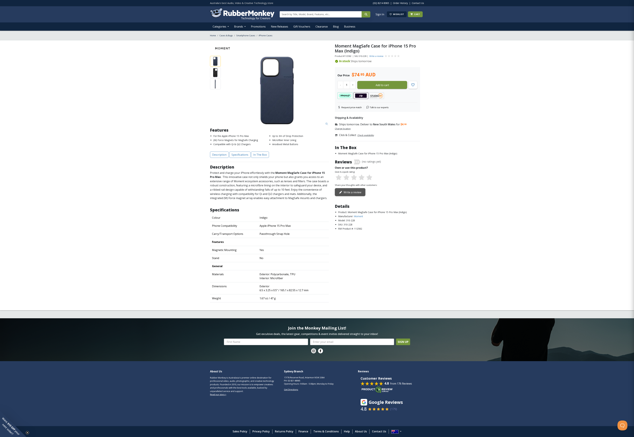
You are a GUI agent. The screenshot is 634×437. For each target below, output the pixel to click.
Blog (336, 26)
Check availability (365, 135)
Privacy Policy (261, 431)
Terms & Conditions (326, 431)
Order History (400, 3)
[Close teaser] (27, 432)
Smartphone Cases (245, 35)
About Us (361, 431)
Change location (343, 128)
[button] (13, 424)
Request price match (351, 107)
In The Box (260, 154)
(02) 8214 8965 (381, 3)
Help (347, 431)
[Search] (366, 14)
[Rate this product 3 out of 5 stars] (354, 178)
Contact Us (418, 3)
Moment (358, 216)
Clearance (322, 26)
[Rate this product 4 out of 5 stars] (361, 178)
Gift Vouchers (301, 26)
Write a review (376, 56)
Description (219, 154)
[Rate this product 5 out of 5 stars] (369, 178)
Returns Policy (284, 431)
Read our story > (218, 394)
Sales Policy (240, 431)
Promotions (258, 26)
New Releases (279, 26)
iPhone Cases (265, 35)
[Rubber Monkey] (242, 19)
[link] (313, 350)
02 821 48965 (294, 380)
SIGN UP (403, 342)
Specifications (239, 154)
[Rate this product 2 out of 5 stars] (346, 178)
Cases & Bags (226, 35)
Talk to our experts (379, 107)
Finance (303, 431)
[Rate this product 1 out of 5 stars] (338, 178)
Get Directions (291, 389)
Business (349, 26)
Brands (239, 26)
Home (213, 35)
